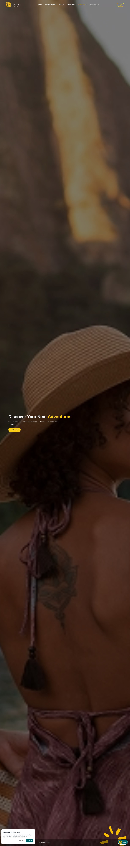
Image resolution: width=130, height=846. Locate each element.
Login (120, 5)
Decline (21, 840)
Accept (30, 840)
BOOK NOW (14, 430)
